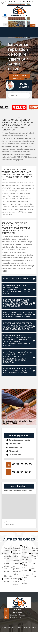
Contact (16, 78)
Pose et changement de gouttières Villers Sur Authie (15, 567)
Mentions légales (30, 627)
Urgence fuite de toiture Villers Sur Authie (24, 563)
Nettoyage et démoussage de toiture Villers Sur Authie (34, 553)
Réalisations (19, 76)
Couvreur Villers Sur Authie (24, 579)
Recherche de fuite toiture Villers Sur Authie (6, 553)
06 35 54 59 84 (28, 2)
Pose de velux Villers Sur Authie (34, 570)
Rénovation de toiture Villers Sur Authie (15, 552)
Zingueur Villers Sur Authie (6, 567)
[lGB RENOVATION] (19, 11)
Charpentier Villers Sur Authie (6, 578)
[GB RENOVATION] (19, 602)
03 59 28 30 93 (10, 2)
